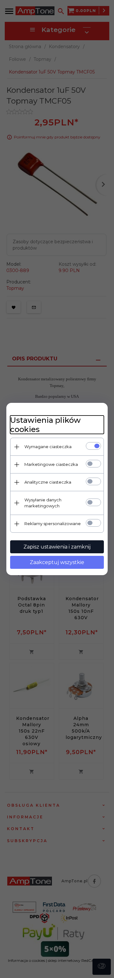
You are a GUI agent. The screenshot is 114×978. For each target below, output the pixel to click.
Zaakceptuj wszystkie (57, 562)
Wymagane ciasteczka (48, 446)
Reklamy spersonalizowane (52, 523)
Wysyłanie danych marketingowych (42, 502)
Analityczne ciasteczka (47, 482)
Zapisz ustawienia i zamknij (57, 547)
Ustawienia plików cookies (45, 425)
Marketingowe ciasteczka (51, 464)
